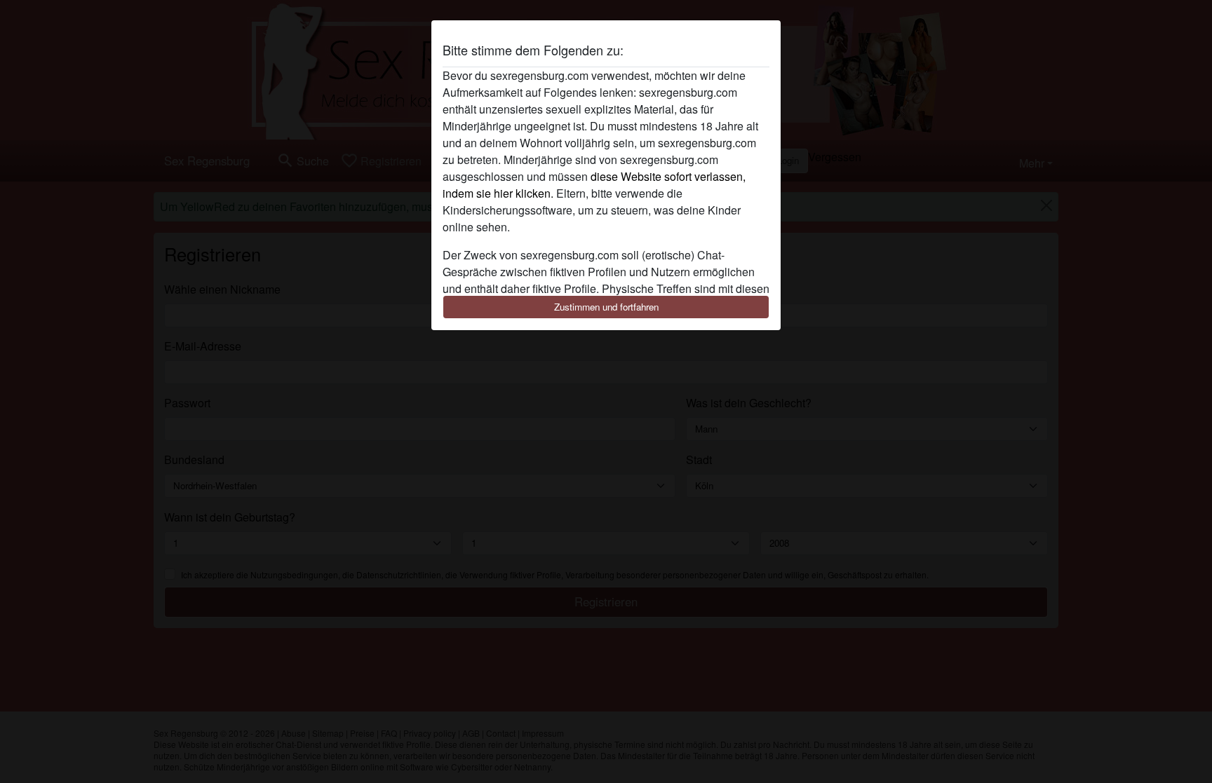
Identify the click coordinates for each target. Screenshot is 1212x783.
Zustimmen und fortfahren (606, 306)
